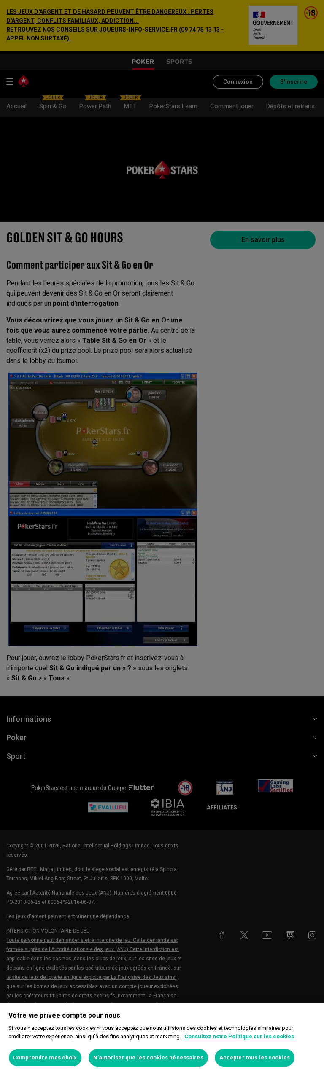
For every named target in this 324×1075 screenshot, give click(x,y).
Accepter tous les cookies (254, 1057)
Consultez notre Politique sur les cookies (239, 1036)
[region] (162, 1039)
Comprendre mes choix (45, 1057)
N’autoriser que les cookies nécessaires (148, 1057)
